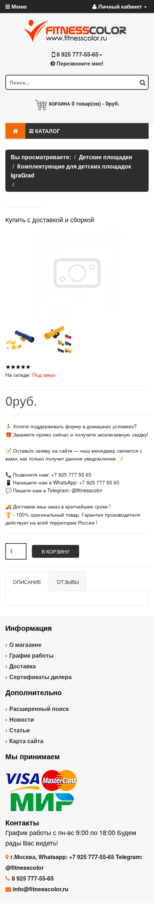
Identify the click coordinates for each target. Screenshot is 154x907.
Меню (18, 6)
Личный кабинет (120, 6)
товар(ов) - (95, 103)
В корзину (55, 551)
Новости (21, 719)
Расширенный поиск (39, 708)
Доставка (22, 666)
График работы (31, 655)
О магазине (25, 644)
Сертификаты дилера (40, 677)
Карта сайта (26, 741)
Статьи (19, 730)
